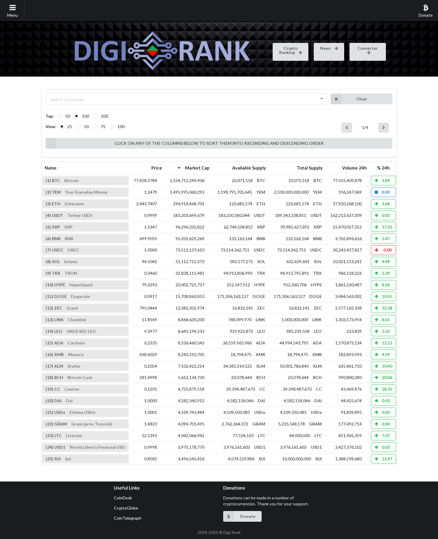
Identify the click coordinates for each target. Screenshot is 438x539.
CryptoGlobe (126, 507)
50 (67, 116)
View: (51, 126)
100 (85, 116)
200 (104, 116)
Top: (50, 116)
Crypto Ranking (288, 50)
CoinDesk (123, 497)
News (326, 48)
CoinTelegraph (128, 518)
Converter (367, 48)
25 (69, 126)
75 (103, 126)
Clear (361, 98)
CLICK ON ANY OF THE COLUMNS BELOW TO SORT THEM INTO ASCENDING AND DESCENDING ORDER (219, 143)
